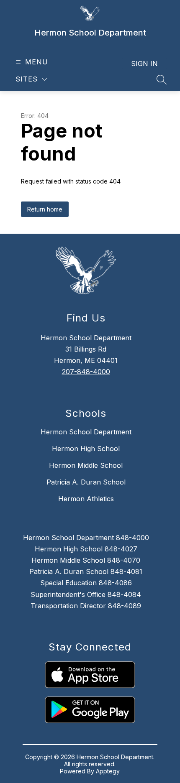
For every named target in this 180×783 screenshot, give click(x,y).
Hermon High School (86, 448)
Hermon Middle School (86, 465)
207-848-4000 (86, 371)
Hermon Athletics (86, 499)
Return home (44, 209)
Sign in (144, 63)
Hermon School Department (86, 432)
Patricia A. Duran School (86, 482)
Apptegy (108, 771)
